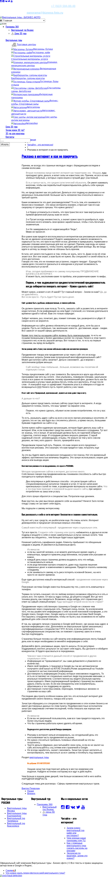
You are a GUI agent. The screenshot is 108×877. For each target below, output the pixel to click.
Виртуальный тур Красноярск (16, 824)
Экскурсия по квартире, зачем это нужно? (77, 855)
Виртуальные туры (14, 40)
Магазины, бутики (43, 49)
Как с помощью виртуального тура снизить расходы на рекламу (77, 847)
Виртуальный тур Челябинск (16, 819)
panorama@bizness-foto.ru (45, 12)
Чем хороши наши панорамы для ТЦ (76, 839)
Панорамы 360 (12, 26)
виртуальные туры (39, 757)
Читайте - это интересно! (40, 145)
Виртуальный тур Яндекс (22, 30)
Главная (31, 139)
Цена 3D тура (11, 126)
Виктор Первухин (31, 788)
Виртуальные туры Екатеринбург (17, 814)
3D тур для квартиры (15, 133)
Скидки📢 (11, 870)
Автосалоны (33, 107)
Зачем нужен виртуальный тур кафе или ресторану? (75, 832)
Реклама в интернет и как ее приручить (50, 156)
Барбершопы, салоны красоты (28, 78)
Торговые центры (26, 44)
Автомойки (32, 123)
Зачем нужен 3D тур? (15, 130)
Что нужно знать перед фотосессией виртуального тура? (35, 873)
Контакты (10, 136)
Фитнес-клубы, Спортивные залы (34, 102)
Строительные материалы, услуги (29, 59)
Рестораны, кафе (41, 52)
